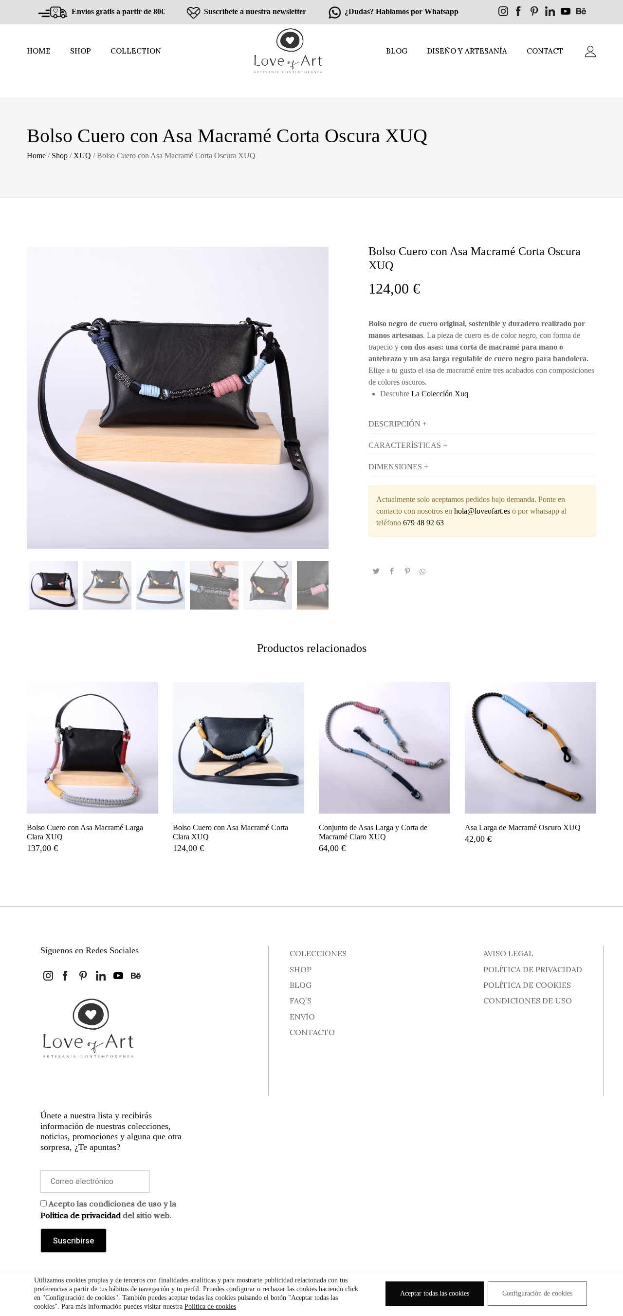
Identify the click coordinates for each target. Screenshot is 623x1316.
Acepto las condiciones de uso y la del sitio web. (108, 1209)
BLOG (396, 51)
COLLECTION (135, 51)
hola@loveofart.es (482, 511)
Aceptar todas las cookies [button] (434, 1293)
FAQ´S (301, 1000)
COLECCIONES (318, 953)
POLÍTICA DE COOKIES (527, 985)
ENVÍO (302, 1016)
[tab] (482, 423)
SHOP (80, 51)
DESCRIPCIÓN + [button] (397, 424)
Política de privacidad (80, 1215)
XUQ (82, 155)
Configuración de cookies (537, 1293)
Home (36, 155)
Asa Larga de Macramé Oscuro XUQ (523, 827)
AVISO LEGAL (508, 953)
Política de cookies (210, 1306)
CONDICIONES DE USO (527, 1000)
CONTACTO (312, 1032)
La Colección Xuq (439, 393)
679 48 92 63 (423, 523)
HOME (39, 51)
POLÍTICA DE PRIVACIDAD (532, 969)
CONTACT (545, 51)
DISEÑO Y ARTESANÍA (467, 51)
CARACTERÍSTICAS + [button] (407, 445)
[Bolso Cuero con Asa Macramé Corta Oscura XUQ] (376, 571)
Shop (60, 155)
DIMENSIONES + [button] (398, 467)
